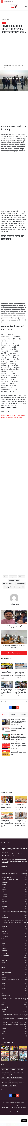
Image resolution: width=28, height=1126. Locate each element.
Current (4, 871)
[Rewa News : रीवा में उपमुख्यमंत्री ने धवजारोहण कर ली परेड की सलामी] (7, 799)
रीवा (4, 1011)
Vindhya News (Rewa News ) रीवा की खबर (15, 1024)
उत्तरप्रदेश (4, 965)
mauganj (5, 1007)
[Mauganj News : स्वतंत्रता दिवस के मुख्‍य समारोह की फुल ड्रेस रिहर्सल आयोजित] (7, 815)
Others (3, 938)
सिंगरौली (4, 1033)
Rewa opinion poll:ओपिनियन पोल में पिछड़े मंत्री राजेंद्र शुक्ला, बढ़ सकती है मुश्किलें (18, 745)
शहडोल (3, 1038)
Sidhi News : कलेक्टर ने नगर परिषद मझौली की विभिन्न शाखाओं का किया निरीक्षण (7, 692)
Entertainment (5, 882)
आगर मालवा (4, 960)
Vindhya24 (20, 587)
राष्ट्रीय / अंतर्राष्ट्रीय (6, 995)
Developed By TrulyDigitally (17, 1105)
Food (4, 904)
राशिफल (3, 993)
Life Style (4, 896)
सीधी (4, 1036)
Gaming (5, 884)
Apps (4, 945)
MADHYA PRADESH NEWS (17, 1072)
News (8, 19)
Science (5, 929)
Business (5, 917)
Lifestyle (4, 899)
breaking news (5, 1069)
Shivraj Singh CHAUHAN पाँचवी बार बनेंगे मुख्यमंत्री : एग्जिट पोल (18, 752)
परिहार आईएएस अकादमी (6, 972)
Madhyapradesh (5, 1072)
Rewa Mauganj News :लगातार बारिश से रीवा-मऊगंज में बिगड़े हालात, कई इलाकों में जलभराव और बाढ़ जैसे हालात (7, 674)
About (7, 1107)
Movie (4, 887)
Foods (6, 933)
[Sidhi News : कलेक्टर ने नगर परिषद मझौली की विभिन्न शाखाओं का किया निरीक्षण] (7, 684)
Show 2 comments (14, 653)
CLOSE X (24, 1120)
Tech (3, 943)
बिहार (3, 974)
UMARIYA (5, 1009)
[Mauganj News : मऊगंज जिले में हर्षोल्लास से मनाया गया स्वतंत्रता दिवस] (21, 799)
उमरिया (3, 967)
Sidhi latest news (13, 1082)
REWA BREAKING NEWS (16, 1077)
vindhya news (7, 65)
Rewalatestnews (15, 1080)
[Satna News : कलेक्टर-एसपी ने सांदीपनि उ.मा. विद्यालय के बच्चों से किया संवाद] (23, 1058)
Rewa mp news (14, 580)
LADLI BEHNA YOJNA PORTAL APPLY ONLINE (15, 979)
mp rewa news (20, 1074)
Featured (4, 894)
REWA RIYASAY (9, 583)
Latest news (20, 1069)
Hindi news (13, 1069)
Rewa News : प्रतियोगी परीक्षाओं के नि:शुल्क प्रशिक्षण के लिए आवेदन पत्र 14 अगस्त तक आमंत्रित (21, 673)
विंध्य (3, 1004)
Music (4, 889)
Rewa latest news (6, 1080)
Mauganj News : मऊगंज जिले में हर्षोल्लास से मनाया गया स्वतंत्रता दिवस (21, 805)
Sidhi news (21, 1082)
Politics (5, 926)
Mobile (5, 950)
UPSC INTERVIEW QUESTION (11, 879)
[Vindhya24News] (14, 6)
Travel (4, 908)
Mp (6, 577)
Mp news (13, 1074)
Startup (5, 953)
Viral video (4, 957)
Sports (5, 892)
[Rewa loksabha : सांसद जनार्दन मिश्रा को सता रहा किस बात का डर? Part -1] (6, 729)
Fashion (5, 901)
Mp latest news (5, 1074)
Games (6, 936)
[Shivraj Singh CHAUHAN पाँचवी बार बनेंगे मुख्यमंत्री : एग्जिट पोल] (6, 753)
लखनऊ (3, 1002)
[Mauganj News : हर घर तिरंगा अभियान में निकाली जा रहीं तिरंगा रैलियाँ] (23, 1053)
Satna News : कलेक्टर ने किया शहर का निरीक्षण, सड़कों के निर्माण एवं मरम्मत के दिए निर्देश (21, 692)
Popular (4, 714)
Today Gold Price (7, 877)
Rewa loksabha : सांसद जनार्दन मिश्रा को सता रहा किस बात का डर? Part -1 (18, 728)
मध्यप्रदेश (4, 977)
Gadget (5, 948)
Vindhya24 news (12, 1085)
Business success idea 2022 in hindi (14, 920)
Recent (13, 714)
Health (5, 906)
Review (4, 941)
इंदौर (4, 983)
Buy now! (23, 1107)
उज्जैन (3, 962)
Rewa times (21, 583)
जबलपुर (4, 988)
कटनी (3, 969)
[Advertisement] (14, 49)
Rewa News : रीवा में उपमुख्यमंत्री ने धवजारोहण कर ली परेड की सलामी (6, 805)
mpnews (13, 577)
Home (4, 19)
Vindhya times (9, 587)
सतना (4, 1031)
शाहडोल (4, 1028)
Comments (23, 714)
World (4, 931)
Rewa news (4, 1082)
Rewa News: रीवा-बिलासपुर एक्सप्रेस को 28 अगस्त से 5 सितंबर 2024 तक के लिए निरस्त (18, 721)
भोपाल (4, 991)
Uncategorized (5, 955)
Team (11, 1107)
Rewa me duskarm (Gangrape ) (12, 1022)
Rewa (21, 577)
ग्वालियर (4, 986)
